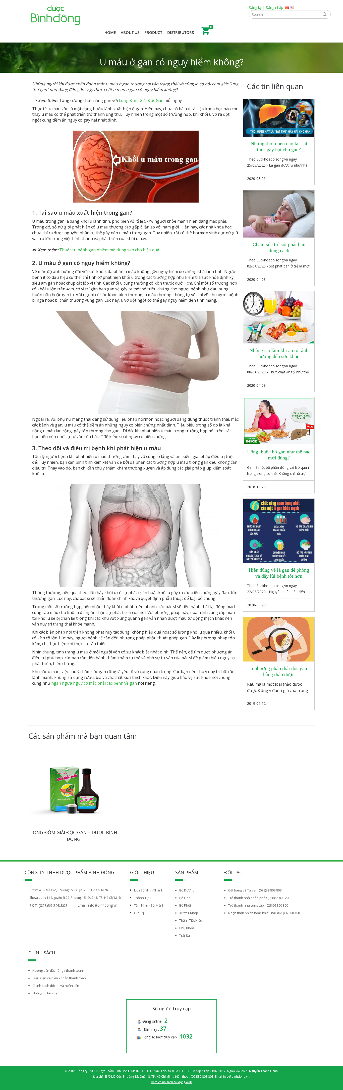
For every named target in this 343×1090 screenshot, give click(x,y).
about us (130, 32)
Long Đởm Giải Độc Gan (141, 100)
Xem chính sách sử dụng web (171, 1082)
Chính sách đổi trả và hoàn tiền (55, 985)
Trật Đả (184, 935)
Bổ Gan (185, 898)
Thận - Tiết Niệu (190, 920)
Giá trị (139, 913)
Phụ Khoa (186, 928)
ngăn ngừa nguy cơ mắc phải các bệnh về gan (94, 683)
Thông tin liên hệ (44, 993)
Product (153, 32)
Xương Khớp (188, 913)
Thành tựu (142, 898)
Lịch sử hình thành (148, 890)
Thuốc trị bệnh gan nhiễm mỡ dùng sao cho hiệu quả (109, 250)
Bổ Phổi (185, 905)
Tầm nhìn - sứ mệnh (149, 905)
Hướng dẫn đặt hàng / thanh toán (57, 970)
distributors (180, 32)
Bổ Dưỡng (186, 890)
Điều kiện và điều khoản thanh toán (59, 978)
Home (110, 32)
